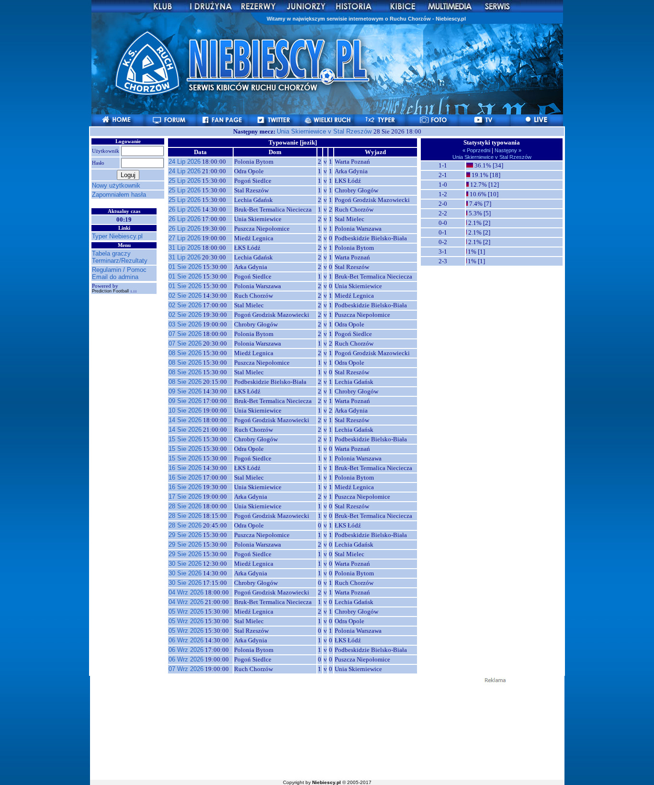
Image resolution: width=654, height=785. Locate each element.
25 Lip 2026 (185, 180)
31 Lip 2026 (185, 247)
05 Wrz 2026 (186, 611)
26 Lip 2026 (185, 209)
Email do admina (115, 276)
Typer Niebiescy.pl (117, 236)
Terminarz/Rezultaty (119, 260)
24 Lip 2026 (185, 161)
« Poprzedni (477, 150)
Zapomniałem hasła (119, 194)
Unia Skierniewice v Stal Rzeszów (325, 131)
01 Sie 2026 (185, 266)
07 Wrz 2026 (186, 669)
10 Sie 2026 (185, 410)
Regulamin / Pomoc (119, 269)
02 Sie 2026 (185, 295)
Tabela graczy (111, 253)
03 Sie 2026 (185, 324)
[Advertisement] (327, 730)
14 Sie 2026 (185, 420)
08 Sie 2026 (185, 353)
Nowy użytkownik (116, 185)
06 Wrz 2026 (186, 640)
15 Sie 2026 (185, 439)
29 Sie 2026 (185, 534)
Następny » (507, 150)
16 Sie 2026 (185, 467)
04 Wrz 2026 (186, 592)
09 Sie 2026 (185, 391)
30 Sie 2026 (185, 563)
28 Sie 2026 (185, 506)
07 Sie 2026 (185, 333)
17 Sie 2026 (185, 496)
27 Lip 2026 (185, 238)
